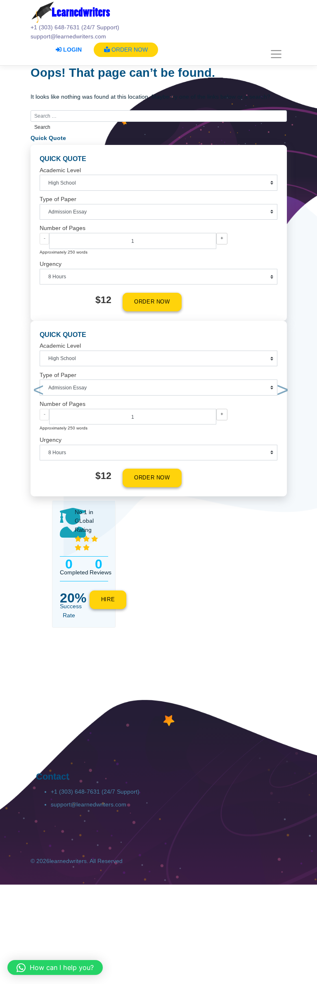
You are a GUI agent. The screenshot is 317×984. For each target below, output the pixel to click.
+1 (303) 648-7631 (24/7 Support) (95, 791)
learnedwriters (68, 861)
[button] (37, 391)
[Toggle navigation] (276, 54)
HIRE (108, 599)
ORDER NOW (129, 49)
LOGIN (72, 49)
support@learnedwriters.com (88, 804)
